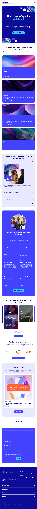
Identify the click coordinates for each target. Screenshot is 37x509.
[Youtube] (26, 477)
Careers (4, 496)
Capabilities (5, 489)
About (3, 492)
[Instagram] (23, 477)
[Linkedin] (29, 477)
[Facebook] (32, 477)
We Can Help (5, 485)
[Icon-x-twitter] (20, 477)
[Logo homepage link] (8, 472)
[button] (11, 332)
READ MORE (7, 254)
